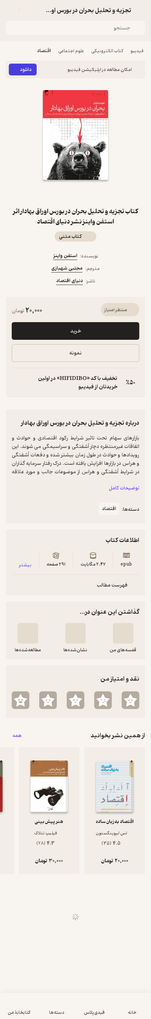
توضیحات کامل (124, 488)
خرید (75, 331)
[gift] (75, 193)
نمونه (75, 353)
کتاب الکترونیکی (107, 50)
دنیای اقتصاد (69, 281)
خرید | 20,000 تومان (75, 1009)
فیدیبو (137, 50)
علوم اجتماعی (71, 50)
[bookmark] (93, 193)
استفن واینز (65, 256)
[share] (58, 193)
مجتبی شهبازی (66, 268)
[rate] (130, 700)
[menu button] (10, 10)
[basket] (28, 10)
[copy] (17, 383)
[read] (28, 633)
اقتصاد (44, 51)
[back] (141, 10)
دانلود (26, 70)
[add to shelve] (123, 633)
